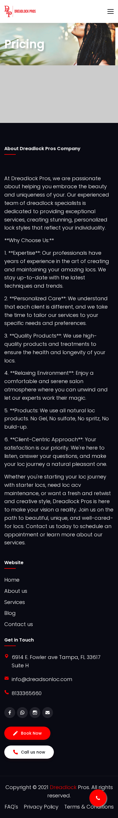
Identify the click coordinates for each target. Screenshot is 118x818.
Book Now (31, 733)
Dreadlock (64, 787)
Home (11, 579)
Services (14, 602)
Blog (10, 613)
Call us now (33, 752)
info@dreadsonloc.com (42, 679)
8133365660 (27, 693)
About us (15, 591)
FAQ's (11, 806)
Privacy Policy (41, 806)
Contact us (18, 624)
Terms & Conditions (89, 806)
